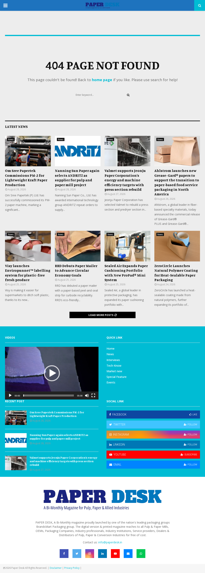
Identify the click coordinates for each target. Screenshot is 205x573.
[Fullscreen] (93, 395)
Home (111, 348)
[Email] (128, 553)
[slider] (48, 395)
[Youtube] (115, 553)
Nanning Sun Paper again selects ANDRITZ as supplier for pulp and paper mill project (77, 177)
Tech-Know (114, 365)
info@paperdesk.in (110, 542)
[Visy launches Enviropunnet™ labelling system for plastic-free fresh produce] (28, 246)
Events (111, 382)
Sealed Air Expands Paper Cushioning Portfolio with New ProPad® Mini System (126, 272)
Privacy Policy (71, 568)
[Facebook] (64, 553)
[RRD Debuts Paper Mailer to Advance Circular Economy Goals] (78, 246)
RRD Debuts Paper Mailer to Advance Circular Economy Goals (76, 270)
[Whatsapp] (141, 553)
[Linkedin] (102, 553)
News (11, 139)
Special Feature (117, 377)
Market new (114, 371)
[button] (52, 373)
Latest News (16, 126)
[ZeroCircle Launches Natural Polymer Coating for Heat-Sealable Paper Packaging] (177, 246)
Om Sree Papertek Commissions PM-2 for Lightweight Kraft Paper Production (26, 177)
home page (102, 79)
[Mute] (87, 395)
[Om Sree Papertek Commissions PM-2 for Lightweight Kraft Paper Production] (28, 151)
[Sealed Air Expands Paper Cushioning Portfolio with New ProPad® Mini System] (127, 246)
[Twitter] (76, 553)
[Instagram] (89, 553)
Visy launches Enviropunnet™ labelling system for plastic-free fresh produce (27, 272)
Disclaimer (56, 568)
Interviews (113, 360)
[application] (51, 373)
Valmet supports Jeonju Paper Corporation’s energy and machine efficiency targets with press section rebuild (125, 180)
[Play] (10, 395)
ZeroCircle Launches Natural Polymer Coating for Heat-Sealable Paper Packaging (176, 272)
